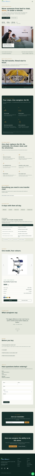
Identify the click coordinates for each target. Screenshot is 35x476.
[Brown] (9, 297)
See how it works (14, 17)
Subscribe (27, 422)
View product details (25, 300)
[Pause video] (31, 28)
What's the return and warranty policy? (8, 355)
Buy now (10, 300)
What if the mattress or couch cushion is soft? (9, 352)
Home (18, 460)
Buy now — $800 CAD (6, 17)
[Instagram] (5, 468)
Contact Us (28, 460)
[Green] (6, 297)
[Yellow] (7, 297)
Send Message (6, 402)
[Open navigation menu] (32, 1)
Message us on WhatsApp (6, 377)
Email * (4, 386)
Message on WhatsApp (22, 446)
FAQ (27, 461)
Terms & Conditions (29, 464)
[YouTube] (8, 468)
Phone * (19, 382)
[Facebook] (2, 468)
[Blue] (4, 297)
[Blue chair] (16, 274)
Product (19, 464)
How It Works (19, 461)
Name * (4, 382)
